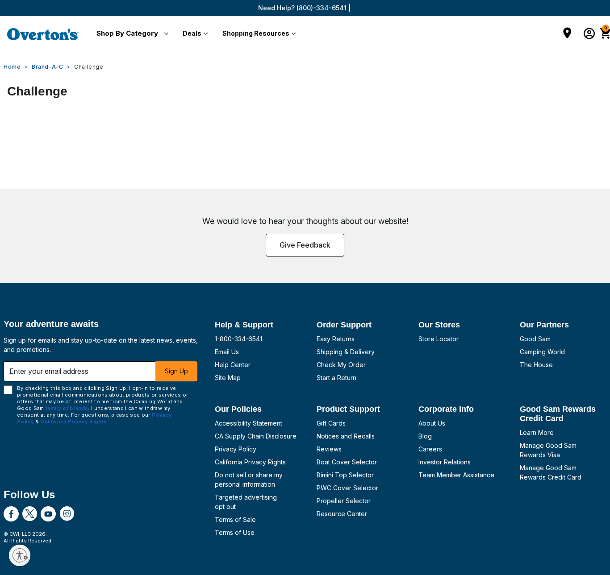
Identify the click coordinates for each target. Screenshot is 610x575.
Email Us (227, 352)
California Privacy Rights (250, 462)
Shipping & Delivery (346, 352)
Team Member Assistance (456, 475)
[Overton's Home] (43, 34)
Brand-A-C (47, 66)
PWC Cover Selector (347, 488)
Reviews (329, 449)
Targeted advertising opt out (246, 501)
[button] (130, 34)
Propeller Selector (344, 501)
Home (12, 66)
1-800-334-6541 (238, 339)
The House (536, 364)
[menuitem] (130, 34)
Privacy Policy (235, 449)
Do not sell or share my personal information (249, 479)
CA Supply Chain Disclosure (256, 436)
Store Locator (438, 339)
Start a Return (336, 377)
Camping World (542, 352)
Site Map (228, 377)
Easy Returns (336, 339)
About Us (431, 423)
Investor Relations (444, 462)
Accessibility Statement (248, 423)
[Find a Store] (567, 33)
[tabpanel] (305, 128)
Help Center (233, 364)
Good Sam (535, 339)
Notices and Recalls (346, 436)
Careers (430, 449)
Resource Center (342, 513)
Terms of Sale (235, 519)
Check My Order (341, 364)
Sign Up (176, 371)
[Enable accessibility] (19, 555)
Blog (425, 436)
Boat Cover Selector (347, 462)
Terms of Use (235, 532)
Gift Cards (331, 423)
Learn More (537, 432)
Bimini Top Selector (345, 475)
